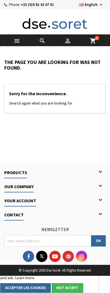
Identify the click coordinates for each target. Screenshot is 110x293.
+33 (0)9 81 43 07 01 (37, 4)
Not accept (67, 287)
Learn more (24, 277)
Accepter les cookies (25, 287)
